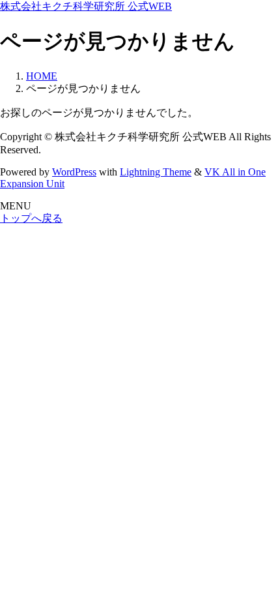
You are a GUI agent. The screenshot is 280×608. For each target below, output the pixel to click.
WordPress (74, 171)
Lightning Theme (155, 171)
